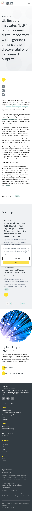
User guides (5, 451)
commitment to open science (9, 119)
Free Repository (6, 426)
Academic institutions (7, 410)
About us (4, 458)
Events (3, 449)
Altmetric (4, 490)
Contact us (4, 461)
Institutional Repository (8, 428)
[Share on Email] (3, 94)
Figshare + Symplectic (7, 433)
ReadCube (11, 496)
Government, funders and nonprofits (11, 412)
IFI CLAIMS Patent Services (9, 493)
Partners (4, 463)
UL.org (8, 185)
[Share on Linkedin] (3, 86)
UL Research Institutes (17, 104)
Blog (3, 442)
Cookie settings (9, 507)
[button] (3, 398)
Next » (23, 303)
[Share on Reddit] (3, 90)
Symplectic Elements (22, 496)
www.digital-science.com (8, 483)
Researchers (5, 419)
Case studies (5, 444)
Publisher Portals (6, 431)
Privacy (2, 507)
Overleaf (4, 496)
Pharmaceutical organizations (9, 415)
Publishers (4, 417)
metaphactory (22, 493)
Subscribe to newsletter (8, 404)
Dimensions (12, 490)
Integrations (5, 435)
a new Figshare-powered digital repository (17, 106)
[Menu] (29, 3)
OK (16, 262)
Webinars (4, 447)
